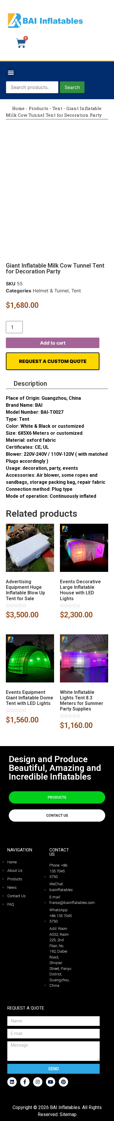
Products (38, 108)
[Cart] (21, 43)
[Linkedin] (12, 1082)
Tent (57, 108)
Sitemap (68, 1114)
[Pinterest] (63, 1082)
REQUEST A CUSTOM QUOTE (53, 361)
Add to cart (52, 343)
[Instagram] (37, 1082)
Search (72, 87)
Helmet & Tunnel (51, 291)
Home (18, 108)
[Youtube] (50, 1082)
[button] (10, 72)
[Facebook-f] (25, 1082)
